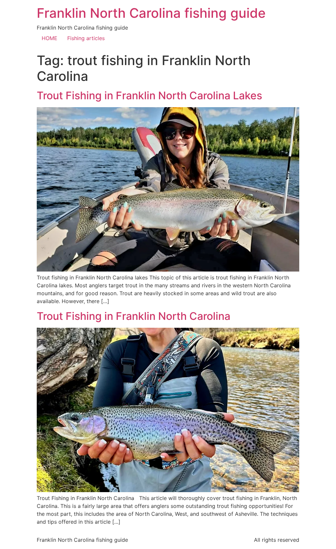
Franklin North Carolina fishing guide (151, 13)
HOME (49, 38)
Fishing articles (86, 38)
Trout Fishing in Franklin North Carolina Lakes (149, 95)
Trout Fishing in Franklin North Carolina (133, 316)
